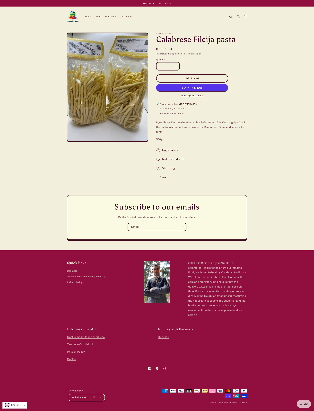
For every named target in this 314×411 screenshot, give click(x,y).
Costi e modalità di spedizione (86, 337)
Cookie (71, 359)
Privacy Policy (76, 351)
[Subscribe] (182, 227)
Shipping (174, 54)
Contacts (72, 271)
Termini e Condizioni (80, 344)
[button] (231, 16)
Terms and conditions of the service (86, 276)
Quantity (160, 59)
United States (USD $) (83, 397)
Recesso (163, 337)
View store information (171, 113)
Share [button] (163, 177)
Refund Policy (74, 282)
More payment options (192, 95)
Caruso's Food (224, 402)
